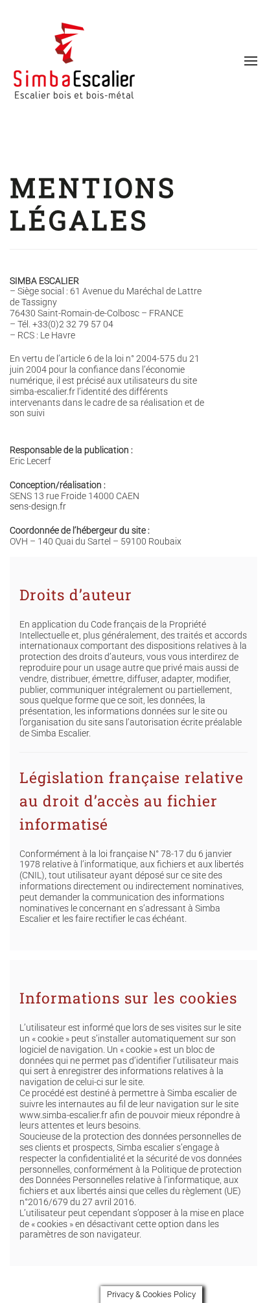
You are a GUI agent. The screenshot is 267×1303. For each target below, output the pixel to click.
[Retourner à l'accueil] (74, 60)
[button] (250, 60)
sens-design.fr (38, 506)
